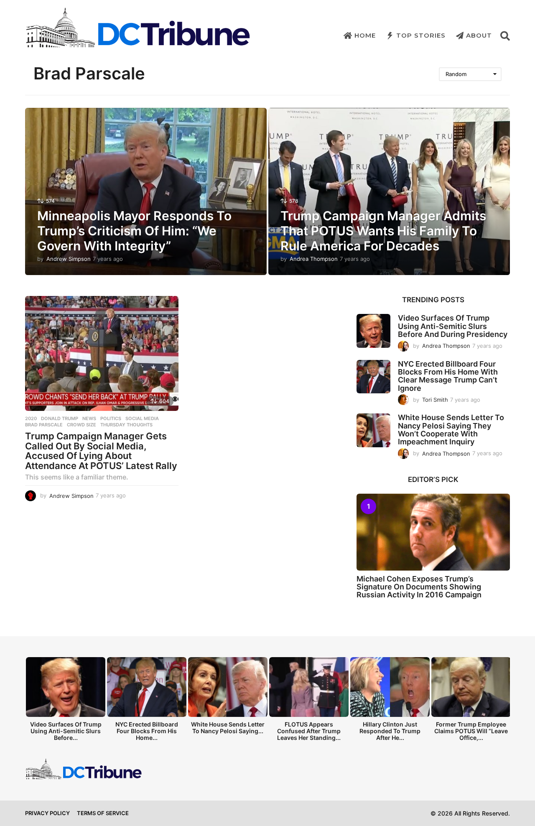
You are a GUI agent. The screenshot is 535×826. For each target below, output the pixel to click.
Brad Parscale (44, 424)
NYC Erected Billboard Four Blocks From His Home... (146, 731)
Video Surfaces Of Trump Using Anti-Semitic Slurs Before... (66, 731)
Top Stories (421, 35)
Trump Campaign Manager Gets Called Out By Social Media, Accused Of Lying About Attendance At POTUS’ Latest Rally (101, 451)
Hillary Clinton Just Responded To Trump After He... (389, 731)
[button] (505, 35)
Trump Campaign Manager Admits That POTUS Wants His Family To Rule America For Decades (383, 230)
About (479, 35)
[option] (65, 701)
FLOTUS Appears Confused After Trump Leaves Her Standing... (309, 731)
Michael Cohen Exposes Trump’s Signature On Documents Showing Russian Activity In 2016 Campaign (419, 586)
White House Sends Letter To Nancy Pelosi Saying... (228, 727)
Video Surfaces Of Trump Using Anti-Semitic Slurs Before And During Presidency (452, 326)
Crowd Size (81, 424)
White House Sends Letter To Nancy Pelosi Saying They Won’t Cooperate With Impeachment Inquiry (451, 429)
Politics (110, 418)
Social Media (142, 418)
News (89, 418)
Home (365, 35)
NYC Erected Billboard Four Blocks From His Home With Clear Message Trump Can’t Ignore (448, 376)
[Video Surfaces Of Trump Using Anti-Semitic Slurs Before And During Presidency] (373, 331)
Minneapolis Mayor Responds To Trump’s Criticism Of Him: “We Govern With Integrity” (134, 230)
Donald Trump (59, 418)
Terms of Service (103, 813)
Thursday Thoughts (126, 424)
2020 (31, 418)
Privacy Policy (47, 813)
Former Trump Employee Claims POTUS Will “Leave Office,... (471, 731)
